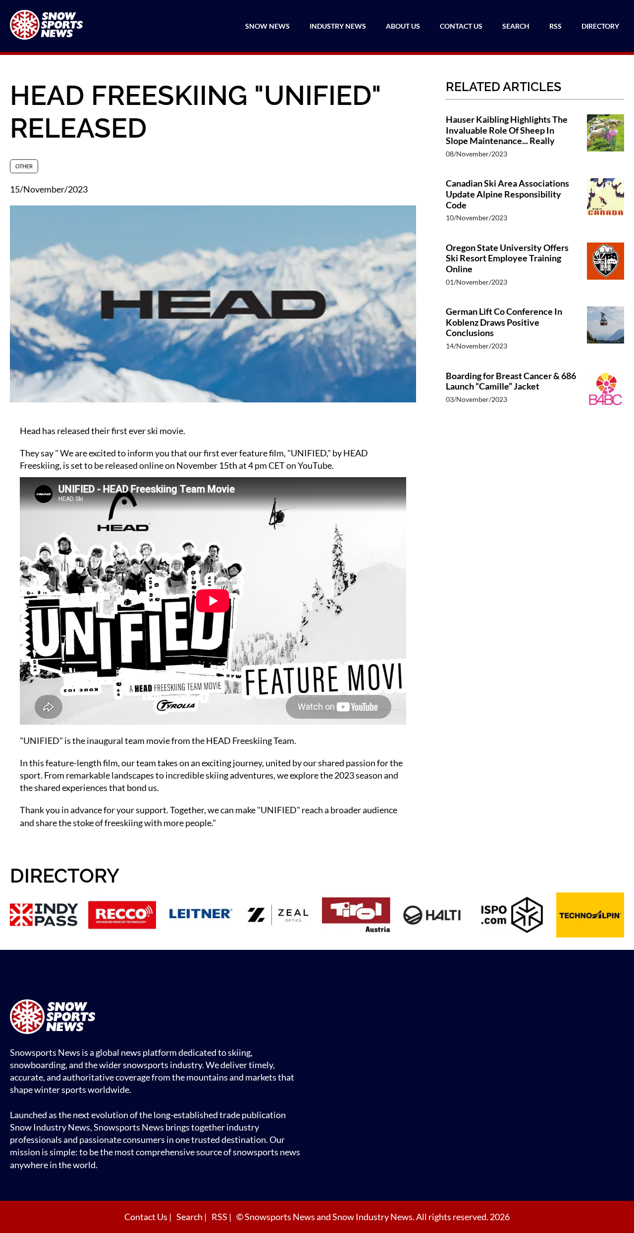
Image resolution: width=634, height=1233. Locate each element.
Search (515, 26)
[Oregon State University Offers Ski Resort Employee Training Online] (605, 269)
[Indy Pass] (44, 916)
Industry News (338, 26)
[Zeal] (278, 916)
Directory (600, 26)
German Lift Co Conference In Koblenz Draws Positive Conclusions (504, 322)
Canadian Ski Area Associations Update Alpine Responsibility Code (507, 194)
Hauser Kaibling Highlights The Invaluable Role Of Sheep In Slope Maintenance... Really (507, 130)
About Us (403, 26)
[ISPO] (512, 916)
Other (24, 166)
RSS (555, 26)
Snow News (267, 26)
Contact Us (461, 26)
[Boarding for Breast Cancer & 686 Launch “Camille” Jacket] (605, 392)
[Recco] (122, 916)
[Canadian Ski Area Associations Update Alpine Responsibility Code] (605, 205)
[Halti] (434, 916)
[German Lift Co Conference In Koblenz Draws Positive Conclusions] (605, 333)
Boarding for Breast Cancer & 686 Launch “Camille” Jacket (511, 381)
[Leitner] (200, 916)
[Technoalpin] (590, 916)
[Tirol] (356, 916)
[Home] (158, 1017)
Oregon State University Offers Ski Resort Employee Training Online (507, 258)
